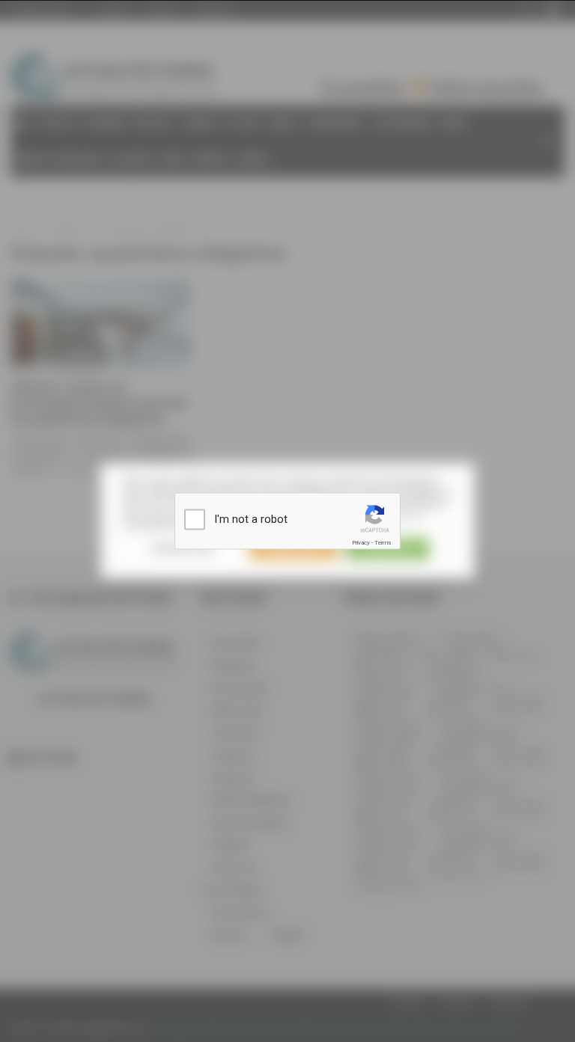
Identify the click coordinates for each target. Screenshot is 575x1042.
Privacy (361, 542)
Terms (382, 542)
